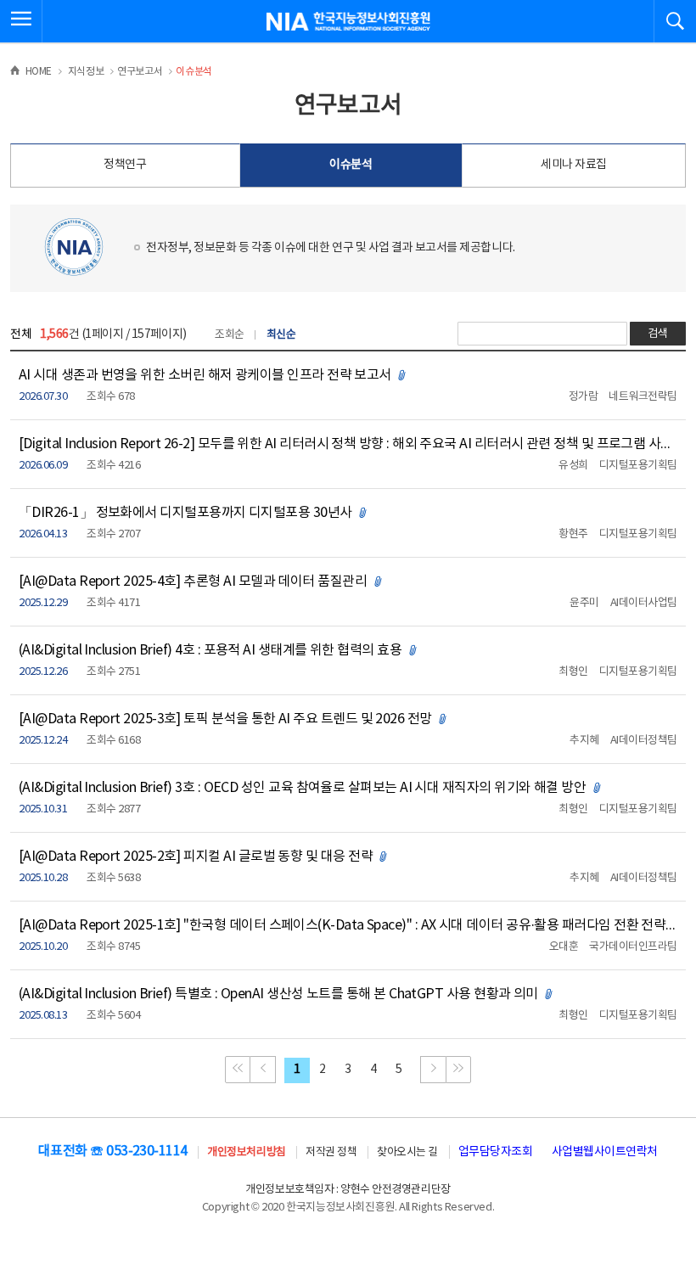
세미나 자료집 (574, 164)
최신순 (281, 335)
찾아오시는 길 (407, 1152)
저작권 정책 (331, 1152)
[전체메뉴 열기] (21, 21)
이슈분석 (350, 164)
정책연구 (125, 164)
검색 (658, 334)
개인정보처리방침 (246, 1152)
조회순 (229, 335)
